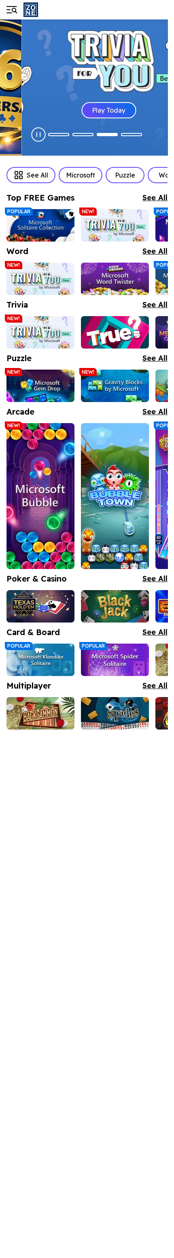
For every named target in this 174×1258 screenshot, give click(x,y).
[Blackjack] (115, 606)
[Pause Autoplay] (38, 134)
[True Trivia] (115, 332)
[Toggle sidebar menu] (11, 9)
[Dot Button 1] (58, 134)
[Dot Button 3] (107, 134)
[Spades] (115, 713)
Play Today (87, 110)
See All (37, 175)
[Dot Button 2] (82, 134)
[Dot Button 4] (131, 134)
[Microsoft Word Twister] (115, 279)
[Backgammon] (40, 713)
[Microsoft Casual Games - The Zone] (52, 9)
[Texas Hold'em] (40, 606)
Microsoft (80, 175)
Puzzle (125, 175)
